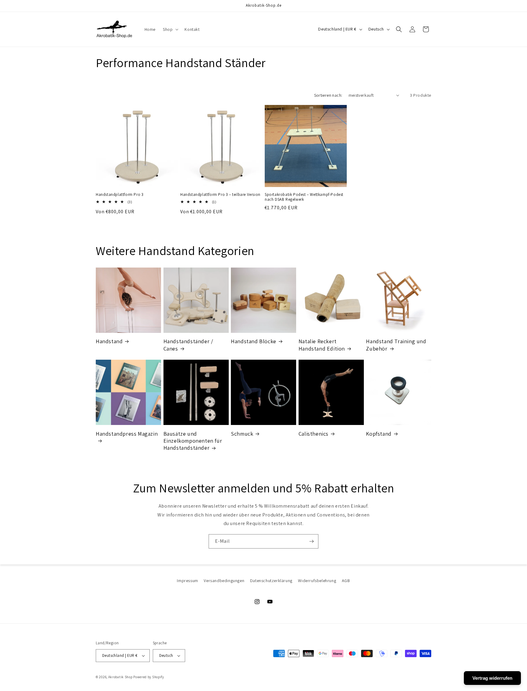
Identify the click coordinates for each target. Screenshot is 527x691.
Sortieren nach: (328, 95)
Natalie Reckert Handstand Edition (322, 345)
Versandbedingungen (224, 580)
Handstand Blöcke (253, 341)
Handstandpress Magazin (127, 433)
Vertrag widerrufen (492, 678)
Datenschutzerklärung (271, 580)
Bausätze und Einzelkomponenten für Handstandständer (192, 441)
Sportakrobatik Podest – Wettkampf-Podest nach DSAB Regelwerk (304, 197)
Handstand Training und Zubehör (396, 345)
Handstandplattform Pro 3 (119, 194)
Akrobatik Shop (120, 677)
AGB (346, 580)
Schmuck (242, 433)
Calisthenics (313, 433)
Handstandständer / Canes (188, 345)
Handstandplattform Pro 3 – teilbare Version (220, 194)
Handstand (109, 341)
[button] (170, 29)
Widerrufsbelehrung (317, 580)
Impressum (187, 580)
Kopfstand (378, 433)
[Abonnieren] (311, 541)
